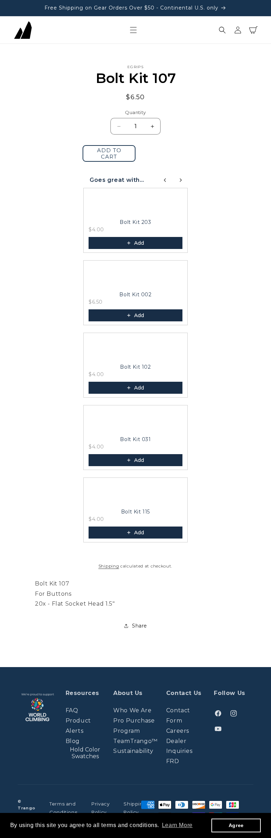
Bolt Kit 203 (135, 222)
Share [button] (139, 626)
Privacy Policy (100, 808)
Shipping (108, 566)
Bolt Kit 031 (135, 439)
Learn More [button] (177, 825)
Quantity (135, 112)
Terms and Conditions (63, 808)
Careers (177, 730)
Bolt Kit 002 (135, 294)
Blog (73, 741)
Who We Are (132, 710)
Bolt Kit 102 (135, 367)
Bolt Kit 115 (135, 512)
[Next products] (180, 180)
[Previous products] (165, 180)
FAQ (72, 710)
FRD (172, 761)
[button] (133, 30)
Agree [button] (236, 825)
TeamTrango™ (135, 741)
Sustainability (133, 751)
